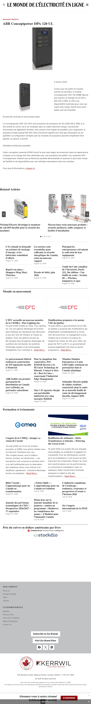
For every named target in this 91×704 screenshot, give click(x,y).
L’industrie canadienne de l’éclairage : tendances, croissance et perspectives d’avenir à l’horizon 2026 (74, 488)
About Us (6, 591)
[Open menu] (87, 5)
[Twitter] (45, 647)
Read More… (39, 350)
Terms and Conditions (11, 618)
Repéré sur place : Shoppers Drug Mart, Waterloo (16, 272)
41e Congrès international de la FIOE (74, 507)
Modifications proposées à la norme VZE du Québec (66, 321)
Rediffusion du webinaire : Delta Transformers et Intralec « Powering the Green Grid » (66, 441)
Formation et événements (19, 409)
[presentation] (21, 208)
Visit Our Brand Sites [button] (45, 640)
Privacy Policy (8, 615)
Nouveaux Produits (11, 19)
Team (5, 597)
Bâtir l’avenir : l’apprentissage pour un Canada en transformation (18, 487)
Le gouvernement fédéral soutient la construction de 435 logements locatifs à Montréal (18, 363)
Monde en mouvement (17, 291)
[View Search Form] (4, 5)
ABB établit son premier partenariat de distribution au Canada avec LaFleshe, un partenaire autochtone (18, 384)
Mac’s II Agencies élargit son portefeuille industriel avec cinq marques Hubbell (47, 394)
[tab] (40, 236)
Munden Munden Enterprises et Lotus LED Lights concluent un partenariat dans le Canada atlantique (75, 365)
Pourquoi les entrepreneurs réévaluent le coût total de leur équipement (75, 251)
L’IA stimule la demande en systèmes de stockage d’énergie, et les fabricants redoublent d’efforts (18, 252)
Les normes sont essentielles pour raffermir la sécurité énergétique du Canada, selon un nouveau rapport (46, 253)
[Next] (87, 214)
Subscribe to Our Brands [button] (45, 634)
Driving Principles (9, 594)
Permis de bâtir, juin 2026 (44, 274)
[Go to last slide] (4, 214)
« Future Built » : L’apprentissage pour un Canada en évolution (46, 485)
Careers (6, 601)
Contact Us (7, 624)
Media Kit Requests (10, 621)
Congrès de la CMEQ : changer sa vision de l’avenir (23, 439)
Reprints (6, 611)
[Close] (88, 695)
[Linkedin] (51, 647)
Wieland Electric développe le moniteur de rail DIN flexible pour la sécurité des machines (20, 227)
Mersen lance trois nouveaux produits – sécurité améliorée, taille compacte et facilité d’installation (68, 227)
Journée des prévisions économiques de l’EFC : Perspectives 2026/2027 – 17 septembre (18, 507)
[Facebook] (39, 647)
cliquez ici (30, 168)
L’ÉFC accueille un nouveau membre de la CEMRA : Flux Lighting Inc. (24, 321)
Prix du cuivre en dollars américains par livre (32, 527)
